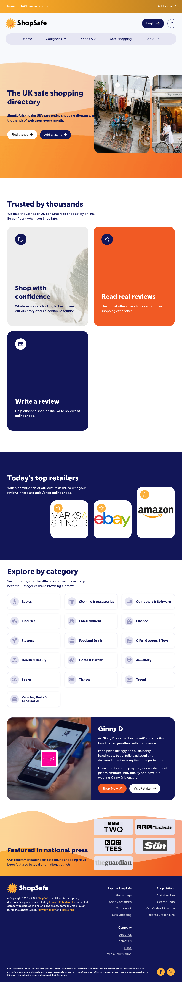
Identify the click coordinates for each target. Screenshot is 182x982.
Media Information (119, 954)
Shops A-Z (88, 39)
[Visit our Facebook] (161, 972)
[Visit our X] (171, 972)
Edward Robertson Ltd (62, 902)
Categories (54, 39)
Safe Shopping (121, 39)
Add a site (165, 6)
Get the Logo (166, 901)
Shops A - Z (124, 908)
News (128, 947)
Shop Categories (120, 901)
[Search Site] (171, 23)
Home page (124, 895)
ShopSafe (43, 898)
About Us (152, 39)
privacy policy (47, 909)
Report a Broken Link (161, 914)
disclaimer (68, 909)
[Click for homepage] (47, 23)
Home (27, 39)
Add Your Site (166, 895)
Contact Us (124, 941)
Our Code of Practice (160, 908)
